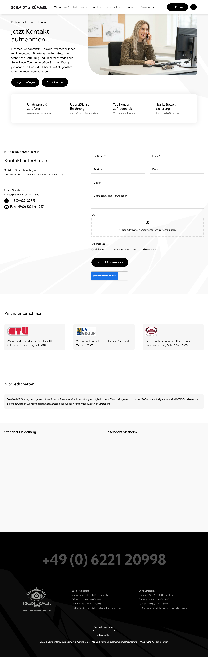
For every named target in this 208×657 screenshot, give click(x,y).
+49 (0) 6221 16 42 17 (29, 207)
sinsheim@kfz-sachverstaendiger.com (166, 607)
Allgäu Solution (160, 641)
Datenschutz (99, 243)
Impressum (118, 641)
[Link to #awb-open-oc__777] (193, 7)
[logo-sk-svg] (29, 6)
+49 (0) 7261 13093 (157, 603)
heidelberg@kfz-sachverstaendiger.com (100, 607)
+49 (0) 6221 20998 (23, 200)
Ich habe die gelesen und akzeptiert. (125, 249)
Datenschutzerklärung (119, 249)
